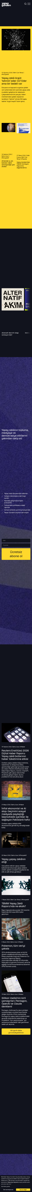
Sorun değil (23, 1189)
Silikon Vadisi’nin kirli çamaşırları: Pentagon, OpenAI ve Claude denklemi (14, 1002)
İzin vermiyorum (8, 1189)
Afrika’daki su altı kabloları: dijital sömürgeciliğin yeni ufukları (8, 163)
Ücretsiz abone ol (16, 554)
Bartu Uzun (5, 156)
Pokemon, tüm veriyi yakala (13, 947)
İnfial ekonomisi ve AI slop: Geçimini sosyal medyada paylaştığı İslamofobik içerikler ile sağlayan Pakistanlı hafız (16, 814)
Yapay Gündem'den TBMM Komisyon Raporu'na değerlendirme (23, 165)
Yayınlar (24, 159)
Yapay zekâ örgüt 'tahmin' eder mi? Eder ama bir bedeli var (14, 81)
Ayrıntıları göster (5, 1186)
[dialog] (16, 1183)
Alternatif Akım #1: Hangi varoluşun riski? (10, 334)
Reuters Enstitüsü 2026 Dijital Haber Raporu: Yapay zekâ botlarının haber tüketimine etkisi (15, 755)
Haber (23, 747)
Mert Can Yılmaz (18, 73)
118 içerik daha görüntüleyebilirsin (16, 1031)
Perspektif (5, 74)
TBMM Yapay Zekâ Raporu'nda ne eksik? (14, 905)
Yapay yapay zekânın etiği (14, 860)
